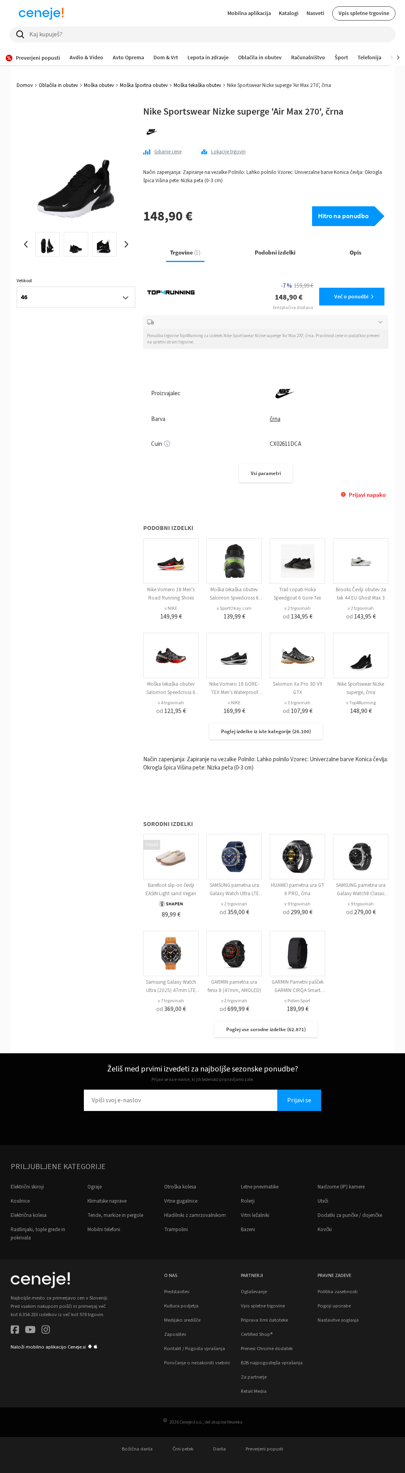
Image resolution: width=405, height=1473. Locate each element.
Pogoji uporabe (334, 1305)
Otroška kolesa (180, 1186)
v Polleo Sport (297, 1001)
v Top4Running (361, 703)
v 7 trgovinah (171, 1001)
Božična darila (137, 1448)
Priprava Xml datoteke (264, 1320)
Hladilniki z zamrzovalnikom (195, 1215)
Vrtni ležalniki (255, 1215)
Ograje (94, 1186)
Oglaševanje (254, 1291)
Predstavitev (176, 1291)
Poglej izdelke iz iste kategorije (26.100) (266, 731)
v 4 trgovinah (171, 703)
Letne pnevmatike (259, 1186)
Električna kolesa (29, 1215)
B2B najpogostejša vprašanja (272, 1362)
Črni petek (182, 1448)
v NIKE (171, 608)
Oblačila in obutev (58, 85)
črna (275, 419)
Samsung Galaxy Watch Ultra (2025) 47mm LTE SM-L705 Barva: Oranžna (171, 990)
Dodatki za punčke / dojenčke (350, 1215)
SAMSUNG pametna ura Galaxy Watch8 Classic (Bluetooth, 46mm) (361, 893)
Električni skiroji (27, 1186)
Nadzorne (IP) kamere (341, 1186)
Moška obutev (99, 85)
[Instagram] (46, 1331)
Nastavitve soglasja (338, 1320)
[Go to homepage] (41, 13)
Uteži (323, 1201)
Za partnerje (254, 1377)
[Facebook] (15, 1331)
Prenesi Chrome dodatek (267, 1348)
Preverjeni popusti (264, 1448)
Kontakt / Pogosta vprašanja (194, 1348)
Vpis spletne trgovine (364, 13)
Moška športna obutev (144, 85)
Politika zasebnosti (338, 1291)
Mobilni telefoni (103, 1229)
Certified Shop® (257, 1334)
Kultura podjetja (181, 1305)
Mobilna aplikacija (249, 13)
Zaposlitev (175, 1334)
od (297, 616)
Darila (219, 1448)
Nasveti (315, 13)
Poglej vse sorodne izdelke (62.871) (266, 1029)
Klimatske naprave (107, 1201)
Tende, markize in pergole (115, 1215)
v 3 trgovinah (297, 703)
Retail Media (254, 1391)
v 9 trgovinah (297, 904)
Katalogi (289, 13)
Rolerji (248, 1201)
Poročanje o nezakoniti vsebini (197, 1362)
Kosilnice (20, 1201)
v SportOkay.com (234, 608)
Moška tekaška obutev (197, 85)
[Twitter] (30, 1331)
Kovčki (325, 1229)
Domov (25, 85)
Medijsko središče (182, 1320)
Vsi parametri (266, 473)
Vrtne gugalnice (180, 1201)
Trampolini (176, 1229)
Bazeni (248, 1229)
